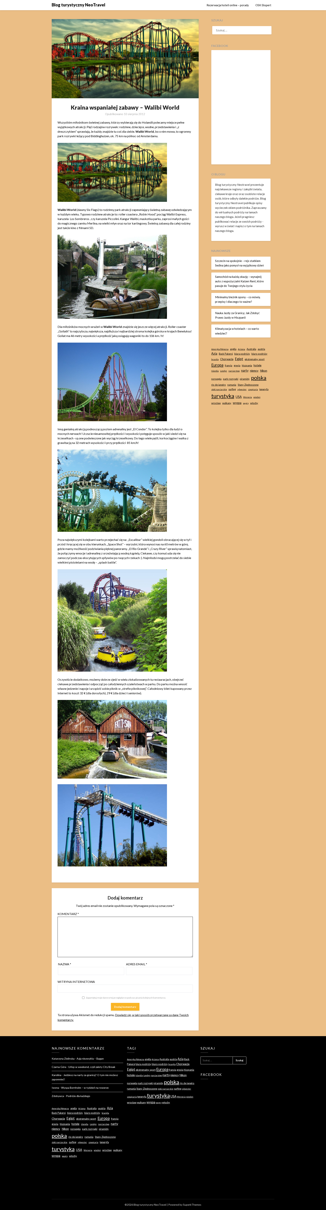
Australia (251, 349)
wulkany (226, 403)
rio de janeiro (218, 384)
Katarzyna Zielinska (63, 1058)
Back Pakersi (226, 353)
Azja (214, 353)
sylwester (242, 389)
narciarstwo (234, 371)
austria (261, 349)
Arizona (241, 349)
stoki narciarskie (219, 389)
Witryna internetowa (76, 981)
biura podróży (242, 353)
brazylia (215, 359)
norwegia (216, 378)
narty (244, 370)
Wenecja (247, 397)
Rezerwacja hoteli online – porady (228, 5)
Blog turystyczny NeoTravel (78, 4)
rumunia (231, 384)
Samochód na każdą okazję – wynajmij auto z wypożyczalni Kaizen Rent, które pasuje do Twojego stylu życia (239, 281)
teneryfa (263, 389)
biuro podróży (259, 353)
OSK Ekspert (263, 5)
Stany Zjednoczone (248, 384)
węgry (246, 403)
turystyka (222, 395)
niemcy (254, 370)
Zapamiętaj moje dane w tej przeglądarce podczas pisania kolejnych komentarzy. (126, 997)
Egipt (239, 359)
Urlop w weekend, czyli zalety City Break (91, 1066)
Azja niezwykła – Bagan (90, 1058)
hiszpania (247, 365)
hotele (257, 365)
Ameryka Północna (219, 349)
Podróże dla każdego (78, 1096)
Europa (217, 365)
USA (239, 397)
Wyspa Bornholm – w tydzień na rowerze (85, 1087)
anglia (233, 349)
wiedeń (256, 397)
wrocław (216, 403)
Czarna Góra (59, 1066)
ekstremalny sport (254, 359)
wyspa (237, 403)
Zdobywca (58, 1096)
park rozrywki (230, 378)
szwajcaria (253, 389)
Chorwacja (226, 359)
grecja (237, 365)
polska (258, 377)
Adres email (136, 964)
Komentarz (68, 914)
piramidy (245, 378)
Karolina (56, 1075)
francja (228, 365)
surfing (232, 389)
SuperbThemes (192, 1204)
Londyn (223, 371)
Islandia (215, 371)
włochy (254, 403)
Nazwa (64, 964)
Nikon (263, 370)
